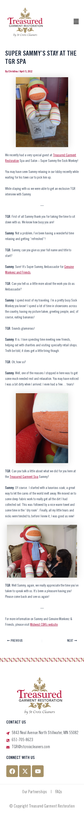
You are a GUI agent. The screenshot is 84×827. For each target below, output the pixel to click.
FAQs (58, 792)
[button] (76, 22)
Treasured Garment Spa (24, 477)
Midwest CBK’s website (44, 625)
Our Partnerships (34, 792)
